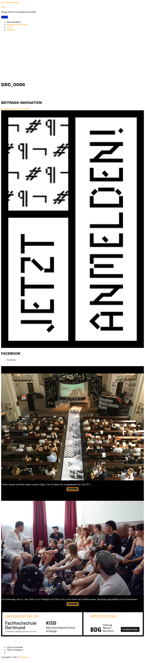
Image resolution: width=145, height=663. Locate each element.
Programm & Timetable (17, 24)
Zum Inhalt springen (10, 2)
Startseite (11, 29)
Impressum (24, 657)
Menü (4, 17)
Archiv (10, 27)
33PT (3, 7)
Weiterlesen (72, 489)
